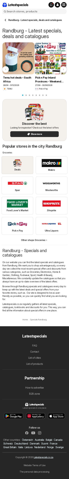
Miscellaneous (9, 278)
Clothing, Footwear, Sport (23, 275)
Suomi (44, 443)
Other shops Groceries (33, 240)
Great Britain (9, 447)
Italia (20, 447)
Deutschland (21, 443)
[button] (57, 5)
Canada (58, 439)
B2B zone (34, 393)
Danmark (34, 443)
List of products (34, 363)
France (53, 443)
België (49, 439)
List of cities (34, 357)
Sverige (59, 447)
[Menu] (64, 5)
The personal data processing (34, 471)
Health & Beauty (44, 275)
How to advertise (34, 387)
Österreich (27, 439)
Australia (39, 439)
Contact (34, 351)
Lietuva (28, 447)
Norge (50, 447)
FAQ (34, 345)
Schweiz (8, 443)
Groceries (34, 272)
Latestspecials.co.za (43, 457)
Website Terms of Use (35, 465)
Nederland (39, 447)
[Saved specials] (51, 5)
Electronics (46, 272)
